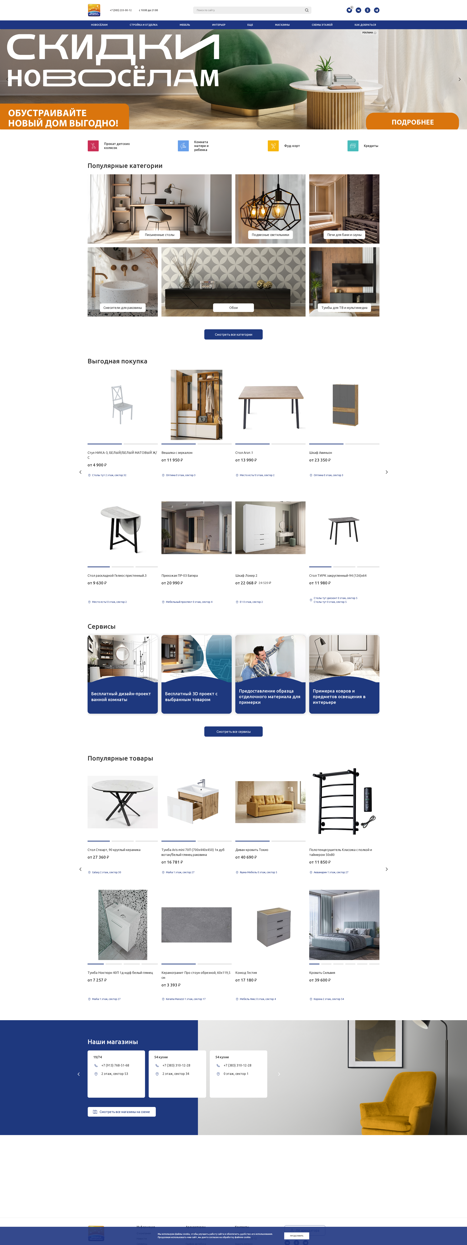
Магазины (282, 24)
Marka (95, 999)
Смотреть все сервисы (234, 731)
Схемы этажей (322, 24)
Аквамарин (320, 872)
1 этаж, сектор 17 (195, 999)
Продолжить (296, 1236)
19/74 (97, 1057)
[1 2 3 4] (123, 925)
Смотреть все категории (233, 334)
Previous (7, 79)
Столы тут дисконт (325, 598)
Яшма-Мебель (248, 872)
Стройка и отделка (144, 24)
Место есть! (99, 601)
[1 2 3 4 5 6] (344, 925)
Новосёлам (99, 24)
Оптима (170, 475)
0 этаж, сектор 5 (347, 598)
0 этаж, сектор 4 (202, 601)
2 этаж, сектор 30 (110, 872)
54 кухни (161, 1057)
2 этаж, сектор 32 (115, 475)
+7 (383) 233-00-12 (121, 10)
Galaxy (96, 872)
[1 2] (123, 405)
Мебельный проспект (179, 601)
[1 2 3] (123, 528)
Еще (250, 24)
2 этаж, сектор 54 (333, 999)
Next (459, 79)
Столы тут (98, 475)
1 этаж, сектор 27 (110, 999)
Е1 (241, 601)
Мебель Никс (248, 999)
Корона (318, 999)
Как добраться (365, 24)
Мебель (185, 24)
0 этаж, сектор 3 (186, 475)
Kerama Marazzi (175, 999)
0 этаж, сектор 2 (117, 601)
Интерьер (218, 24)
